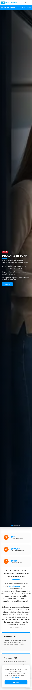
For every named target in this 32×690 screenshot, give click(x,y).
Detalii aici (15, 677)
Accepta (16, 682)
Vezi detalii (7, 283)
